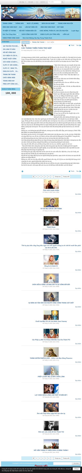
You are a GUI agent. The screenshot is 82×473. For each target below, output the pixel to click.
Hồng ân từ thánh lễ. (51, 266)
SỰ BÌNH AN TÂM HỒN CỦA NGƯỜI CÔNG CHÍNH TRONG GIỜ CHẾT (51, 303)
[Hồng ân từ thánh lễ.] (51, 259)
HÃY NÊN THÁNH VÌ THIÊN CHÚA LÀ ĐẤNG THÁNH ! (51, 450)
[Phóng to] (25, 45)
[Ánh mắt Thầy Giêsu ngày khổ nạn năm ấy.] (51, 407)
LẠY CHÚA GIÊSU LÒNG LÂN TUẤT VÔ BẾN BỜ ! (51, 395)
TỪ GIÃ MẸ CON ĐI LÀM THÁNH (51, 208)
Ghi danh (30, 2)
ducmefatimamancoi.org (30, 463)
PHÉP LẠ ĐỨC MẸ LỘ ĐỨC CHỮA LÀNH (51, 376)
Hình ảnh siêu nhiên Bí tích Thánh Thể (51, 432)
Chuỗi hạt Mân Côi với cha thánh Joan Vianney (51, 321)
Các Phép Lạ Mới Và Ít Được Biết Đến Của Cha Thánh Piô (51, 340)
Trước (72, 45)
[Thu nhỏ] (22, 45)
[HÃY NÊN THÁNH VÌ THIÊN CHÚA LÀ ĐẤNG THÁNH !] (51, 444)
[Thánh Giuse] (51, 221)
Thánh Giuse (51, 227)
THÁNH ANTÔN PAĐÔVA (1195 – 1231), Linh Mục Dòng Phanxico (51, 358)
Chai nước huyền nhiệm (51, 190)
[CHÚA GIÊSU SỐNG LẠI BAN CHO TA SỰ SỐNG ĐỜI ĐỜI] (51, 278)
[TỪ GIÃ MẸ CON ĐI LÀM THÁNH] (51, 202)
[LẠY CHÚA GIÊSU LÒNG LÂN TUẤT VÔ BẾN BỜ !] (51, 389)
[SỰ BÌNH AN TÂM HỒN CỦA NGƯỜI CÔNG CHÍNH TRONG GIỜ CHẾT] (51, 296)
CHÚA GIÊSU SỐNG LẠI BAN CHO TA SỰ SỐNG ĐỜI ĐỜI (51, 284)
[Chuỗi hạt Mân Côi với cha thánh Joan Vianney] (51, 315)
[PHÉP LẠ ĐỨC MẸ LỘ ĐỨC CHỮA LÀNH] (51, 370)
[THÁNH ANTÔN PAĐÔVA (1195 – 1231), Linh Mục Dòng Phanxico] (51, 352)
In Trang (22, 171)
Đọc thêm (78, 194)
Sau (77, 45)
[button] (10, 34)
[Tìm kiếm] (62, 2)
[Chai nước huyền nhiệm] (51, 184)
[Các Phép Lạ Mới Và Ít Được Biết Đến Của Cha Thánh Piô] (51, 333)
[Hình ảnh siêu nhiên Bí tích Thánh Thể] (51, 425)
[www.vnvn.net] (41, 465)
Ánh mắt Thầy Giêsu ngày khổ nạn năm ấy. (51, 413)
